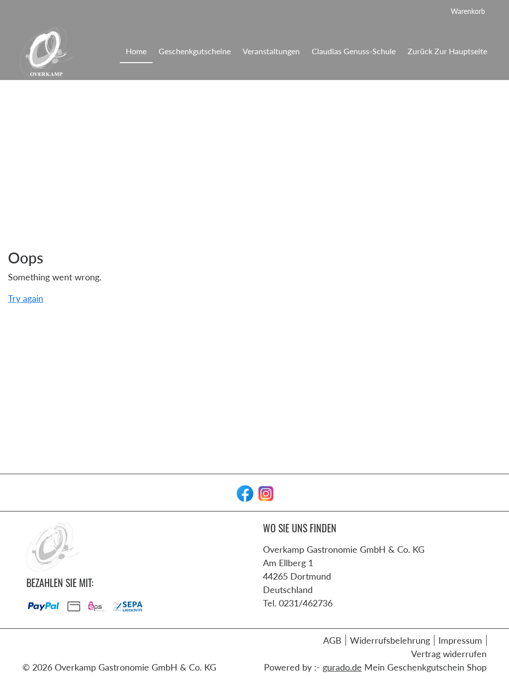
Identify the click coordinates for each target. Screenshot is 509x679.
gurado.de (342, 667)
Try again (25, 298)
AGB (332, 640)
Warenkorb (468, 11)
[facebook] (244, 493)
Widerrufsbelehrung (390, 640)
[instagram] (265, 493)
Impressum (460, 640)
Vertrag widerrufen (449, 653)
